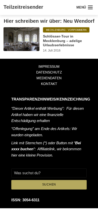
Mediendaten (49, 78)
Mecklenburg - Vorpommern (66, 29)
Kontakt (49, 84)
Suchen (49, 184)
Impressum (49, 66)
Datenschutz (49, 72)
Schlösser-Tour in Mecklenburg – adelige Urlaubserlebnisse (62, 40)
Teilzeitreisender (23, 7)
